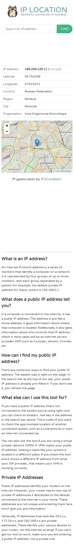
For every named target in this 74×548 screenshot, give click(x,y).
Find (65, 29)
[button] (37, 143)
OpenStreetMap (63, 170)
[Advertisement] (37, 49)
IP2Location (51, 179)
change (54, 69)
